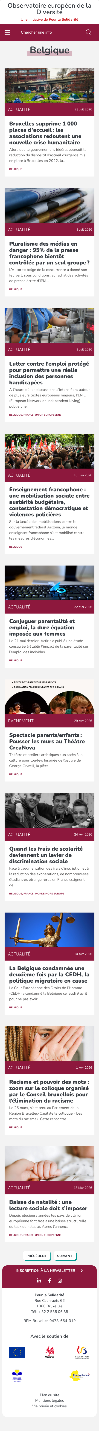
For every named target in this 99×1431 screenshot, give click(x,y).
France (28, 415)
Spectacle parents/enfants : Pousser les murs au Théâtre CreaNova (47, 741)
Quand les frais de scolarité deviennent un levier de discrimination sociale (46, 855)
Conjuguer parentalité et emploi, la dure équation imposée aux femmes (42, 627)
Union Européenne (48, 415)
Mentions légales (49, 1400)
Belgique (15, 169)
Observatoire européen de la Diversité (49, 8)
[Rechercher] (89, 32)
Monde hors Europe (49, 893)
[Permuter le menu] (7, 32)
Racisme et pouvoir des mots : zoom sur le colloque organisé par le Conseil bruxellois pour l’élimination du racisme (49, 1091)
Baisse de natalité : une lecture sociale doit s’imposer (48, 1205)
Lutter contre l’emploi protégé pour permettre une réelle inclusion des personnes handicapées (49, 373)
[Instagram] (59, 1280)
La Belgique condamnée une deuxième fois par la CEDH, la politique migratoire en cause (49, 974)
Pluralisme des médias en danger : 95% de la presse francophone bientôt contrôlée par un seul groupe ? (49, 253)
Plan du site (49, 1395)
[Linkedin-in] (39, 1280)
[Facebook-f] (49, 1280)
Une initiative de (49, 19)
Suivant (65, 1256)
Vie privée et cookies (49, 1406)
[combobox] (51, 32)
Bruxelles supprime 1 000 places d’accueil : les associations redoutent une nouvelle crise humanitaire (45, 133)
